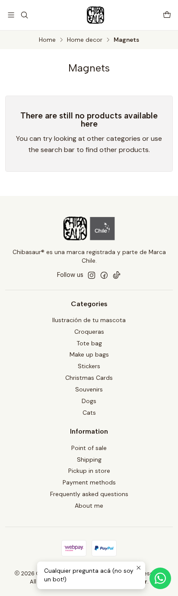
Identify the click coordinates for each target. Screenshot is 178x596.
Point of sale (89, 448)
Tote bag (89, 343)
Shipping (89, 459)
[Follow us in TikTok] (116, 275)
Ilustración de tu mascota (89, 320)
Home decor (84, 40)
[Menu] (11, 15)
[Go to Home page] (95, 15)
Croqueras (89, 331)
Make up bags (89, 354)
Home (47, 40)
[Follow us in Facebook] (104, 275)
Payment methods (89, 482)
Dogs (89, 401)
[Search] (24, 15)
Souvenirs (89, 389)
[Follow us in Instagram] (91, 275)
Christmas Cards (89, 378)
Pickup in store (89, 471)
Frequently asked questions (89, 494)
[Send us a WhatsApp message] (160, 578)
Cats (89, 412)
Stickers (89, 366)
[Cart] (167, 15)
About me (89, 505)
